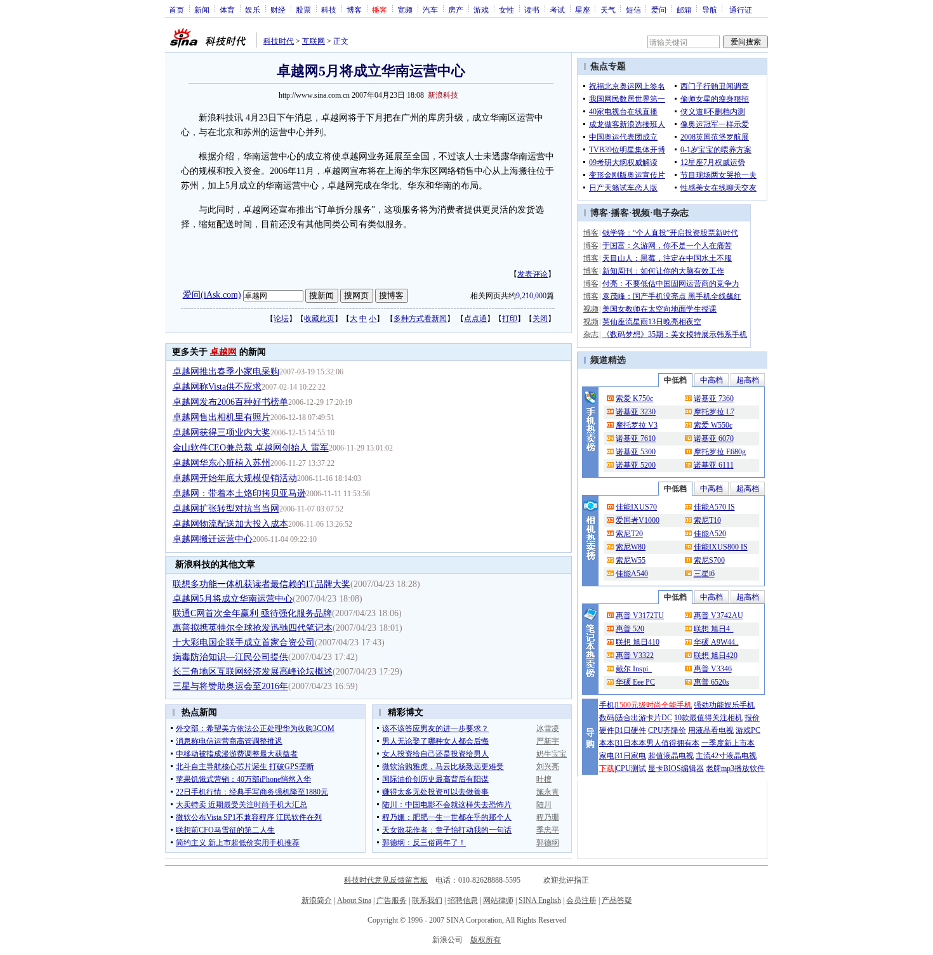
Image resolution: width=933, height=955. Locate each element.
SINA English (540, 900)
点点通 (475, 318)
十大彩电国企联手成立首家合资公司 (244, 642)
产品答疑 (617, 900)
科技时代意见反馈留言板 (386, 880)
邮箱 (684, 9)
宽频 (405, 9)
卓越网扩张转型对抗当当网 (226, 508)
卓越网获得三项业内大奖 (221, 432)
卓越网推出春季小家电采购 (226, 371)
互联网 (313, 41)
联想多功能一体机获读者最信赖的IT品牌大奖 (261, 584)
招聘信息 (462, 900)
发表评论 (532, 274)
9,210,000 (531, 295)
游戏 (481, 9)
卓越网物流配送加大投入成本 (230, 524)
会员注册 (581, 900)
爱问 (658, 9)
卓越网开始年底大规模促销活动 (235, 478)
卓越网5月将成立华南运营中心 (233, 598)
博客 (354, 9)
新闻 (201, 9)
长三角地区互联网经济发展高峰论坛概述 (253, 671)
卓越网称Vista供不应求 (217, 387)
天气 (608, 9)
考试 (557, 9)
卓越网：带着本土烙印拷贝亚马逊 (239, 493)
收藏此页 (319, 318)
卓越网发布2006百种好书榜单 (230, 402)
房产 (455, 9)
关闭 (540, 318)
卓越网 (223, 352)
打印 (509, 318)
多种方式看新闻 (420, 318)
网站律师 (498, 900)
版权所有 (485, 939)
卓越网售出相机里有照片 (221, 417)
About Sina (354, 900)
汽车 (430, 9)
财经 (278, 9)
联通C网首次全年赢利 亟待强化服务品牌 (252, 613)
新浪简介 (316, 900)
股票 (303, 9)
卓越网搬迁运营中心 (213, 539)
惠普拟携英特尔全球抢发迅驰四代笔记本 (253, 628)
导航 (709, 9)
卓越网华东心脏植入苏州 (221, 463)
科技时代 (278, 41)
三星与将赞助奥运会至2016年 (230, 686)
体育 (227, 9)
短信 (633, 9)
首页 (176, 9)
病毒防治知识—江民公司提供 (230, 657)
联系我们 (427, 900)
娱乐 (252, 9)
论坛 (281, 318)
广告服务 (391, 900)
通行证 (740, 9)
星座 (582, 9)
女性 (506, 9)
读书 (531, 9)
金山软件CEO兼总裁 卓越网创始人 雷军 (251, 447)
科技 (328, 9)
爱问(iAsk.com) (212, 295)
